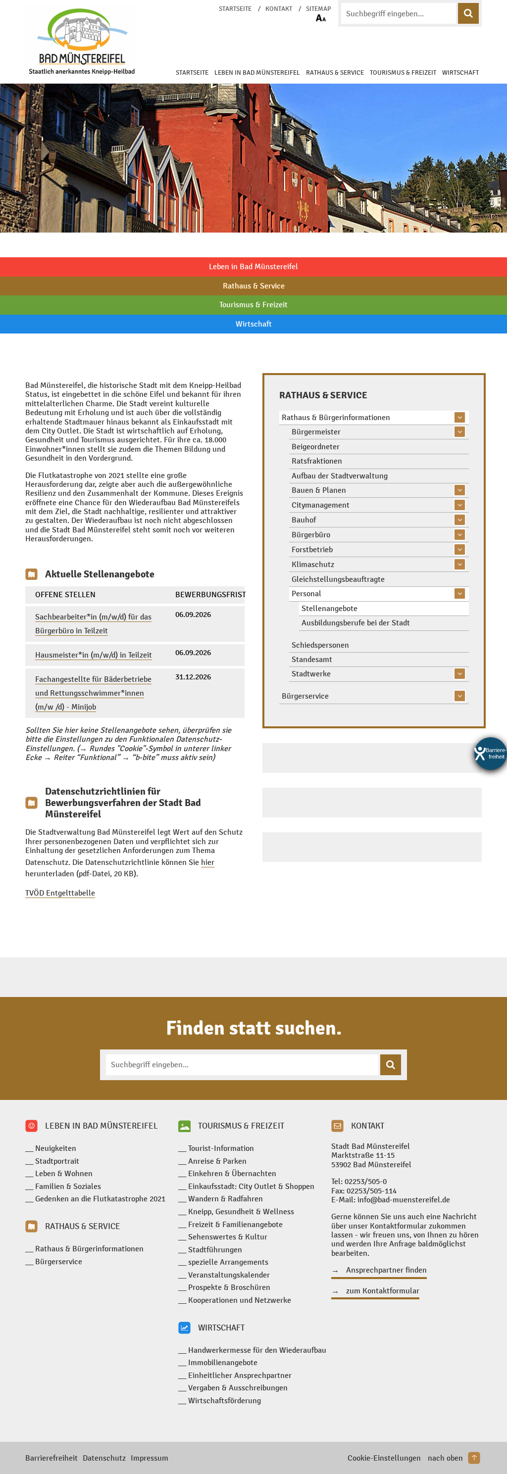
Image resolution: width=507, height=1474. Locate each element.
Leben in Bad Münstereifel (257, 73)
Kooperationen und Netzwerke (239, 1300)
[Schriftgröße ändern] (321, 18)
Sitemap (318, 9)
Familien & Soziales (68, 1186)
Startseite (235, 9)
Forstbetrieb (312, 549)
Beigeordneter (316, 446)
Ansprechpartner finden (386, 1270)
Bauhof (304, 519)
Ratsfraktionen (317, 461)
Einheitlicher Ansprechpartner (240, 1375)
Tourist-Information (221, 1148)
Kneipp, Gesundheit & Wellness (241, 1211)
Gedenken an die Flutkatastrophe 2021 (100, 1198)
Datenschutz (104, 1458)
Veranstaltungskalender (229, 1275)
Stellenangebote (329, 608)
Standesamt (312, 659)
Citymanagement (321, 505)
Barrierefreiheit (51, 1458)
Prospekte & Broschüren (229, 1287)
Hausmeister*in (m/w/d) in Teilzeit (93, 655)
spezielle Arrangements (228, 1262)
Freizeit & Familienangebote (235, 1224)
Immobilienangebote (222, 1362)
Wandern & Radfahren (225, 1198)
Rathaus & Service (335, 73)
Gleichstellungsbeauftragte (338, 579)
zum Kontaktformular (382, 1290)
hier (207, 862)
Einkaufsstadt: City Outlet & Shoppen (251, 1186)
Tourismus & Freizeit (403, 73)
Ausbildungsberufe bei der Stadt (356, 622)
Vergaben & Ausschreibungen (238, 1387)
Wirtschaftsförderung (224, 1400)
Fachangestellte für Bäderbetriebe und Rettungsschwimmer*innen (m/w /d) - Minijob (93, 693)
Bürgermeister (316, 431)
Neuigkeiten (55, 1148)
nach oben (445, 1458)
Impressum (149, 1458)
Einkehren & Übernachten (232, 1173)
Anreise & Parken (217, 1161)
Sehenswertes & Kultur (227, 1236)
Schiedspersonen (320, 645)
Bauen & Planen (319, 490)
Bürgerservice (305, 696)
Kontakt (278, 9)
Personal (306, 593)
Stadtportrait (57, 1161)
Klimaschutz (313, 564)
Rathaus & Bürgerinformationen (336, 417)
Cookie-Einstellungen (384, 1458)
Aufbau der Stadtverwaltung (340, 475)
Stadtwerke (311, 673)
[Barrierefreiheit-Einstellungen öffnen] (490, 753)
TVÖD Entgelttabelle (60, 893)
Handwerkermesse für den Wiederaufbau (257, 1350)
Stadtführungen (215, 1249)
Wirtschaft (460, 73)
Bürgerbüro (311, 534)
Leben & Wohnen (64, 1173)
